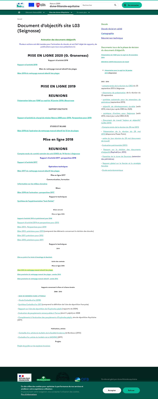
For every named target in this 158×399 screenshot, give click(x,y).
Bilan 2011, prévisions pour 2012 (30, 235)
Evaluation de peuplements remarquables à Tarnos (39, 313)
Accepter (112, 390)
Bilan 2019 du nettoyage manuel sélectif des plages (38, 73)
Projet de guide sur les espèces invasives (33, 345)
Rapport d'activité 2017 (27, 162)
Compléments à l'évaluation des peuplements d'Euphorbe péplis (45, 317)
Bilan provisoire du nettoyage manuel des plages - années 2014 (39, 274)
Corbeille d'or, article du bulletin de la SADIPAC (38, 337)
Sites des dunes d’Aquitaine (59, 12)
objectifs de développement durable (119, 106)
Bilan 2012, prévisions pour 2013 (30, 231)
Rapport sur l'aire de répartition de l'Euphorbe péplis (40, 308)
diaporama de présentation (114, 92)
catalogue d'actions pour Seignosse (119, 113)
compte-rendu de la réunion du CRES (117, 85)
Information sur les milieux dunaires (32, 183)
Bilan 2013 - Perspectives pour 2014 (31, 227)
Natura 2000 (64, 5)
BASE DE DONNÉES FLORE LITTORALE (32, 296)
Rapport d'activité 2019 (27, 64)
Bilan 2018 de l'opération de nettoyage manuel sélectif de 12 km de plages (48, 130)
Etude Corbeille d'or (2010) (30, 300)
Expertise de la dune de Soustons (117, 156)
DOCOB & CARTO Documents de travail (115, 62)
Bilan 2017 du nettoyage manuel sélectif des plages (38, 171)
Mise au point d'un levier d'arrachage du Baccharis (34, 257)
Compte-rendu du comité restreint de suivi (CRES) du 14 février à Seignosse (48, 153)
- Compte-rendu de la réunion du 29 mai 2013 (120, 127)
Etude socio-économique (112, 170)
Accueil (19, 12)
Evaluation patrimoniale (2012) (114, 145)
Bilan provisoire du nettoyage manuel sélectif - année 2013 (37, 279)
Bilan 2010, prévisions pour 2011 (30, 239)
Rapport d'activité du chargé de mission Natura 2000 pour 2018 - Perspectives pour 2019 (54, 117)
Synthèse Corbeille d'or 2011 (30, 304)
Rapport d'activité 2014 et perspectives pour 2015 (38, 222)
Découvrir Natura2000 (33, 12)
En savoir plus (82, 12)
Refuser (131, 390)
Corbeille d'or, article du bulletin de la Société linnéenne (42, 333)
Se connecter (133, 5)
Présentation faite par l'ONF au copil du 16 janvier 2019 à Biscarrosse (45, 100)
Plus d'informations (29, 394)
